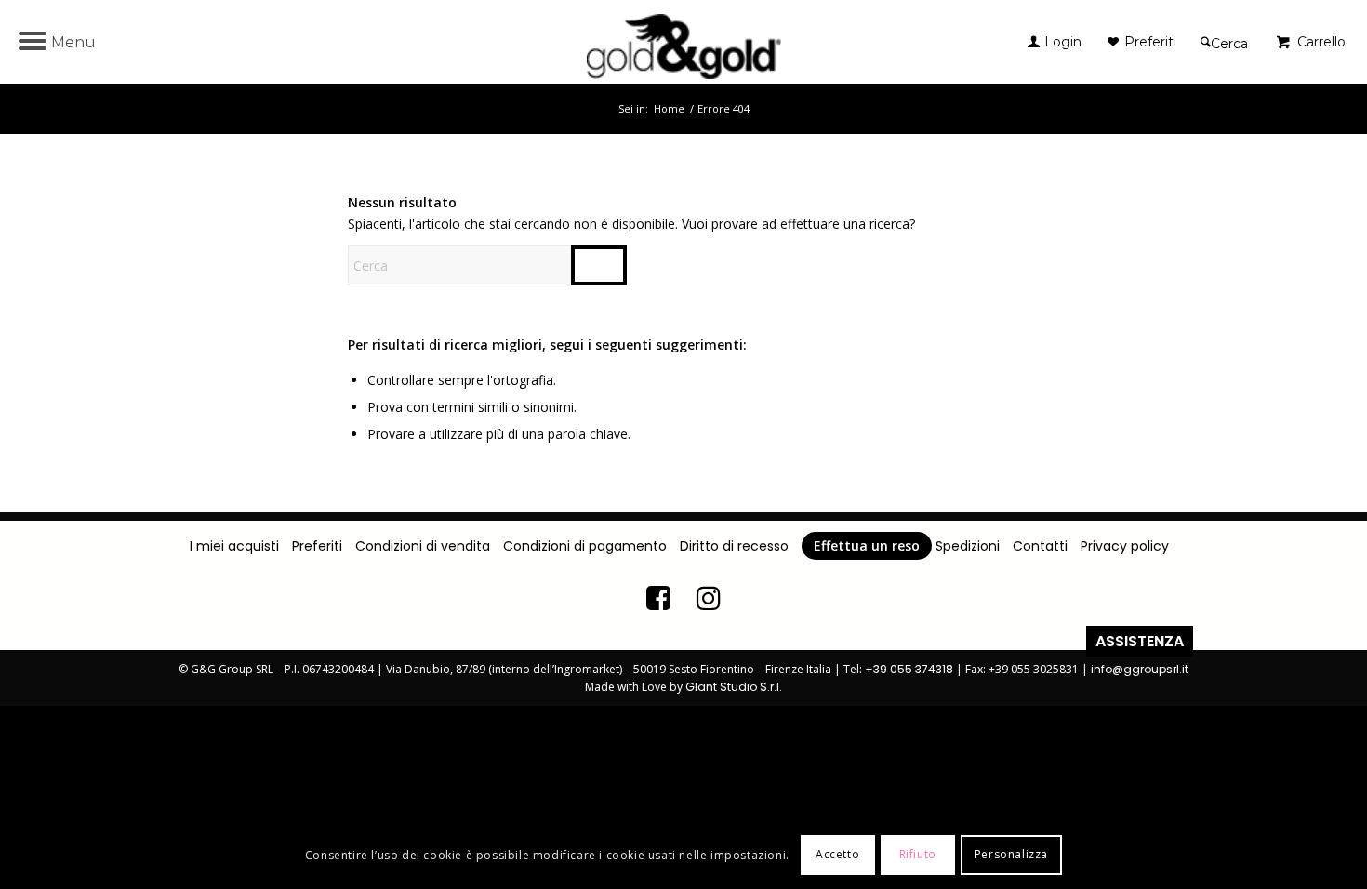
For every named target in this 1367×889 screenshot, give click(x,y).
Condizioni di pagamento (585, 546)
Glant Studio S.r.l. (733, 687)
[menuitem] (1068, 42)
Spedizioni (968, 546)
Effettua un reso (867, 545)
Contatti (1040, 546)
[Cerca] (1224, 42)
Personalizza (1011, 854)
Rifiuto (917, 854)
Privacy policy (1125, 546)
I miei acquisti (234, 546)
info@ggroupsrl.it (1139, 669)
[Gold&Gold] (684, 42)
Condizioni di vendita (422, 546)
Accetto (837, 854)
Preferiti (317, 546)
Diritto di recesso (734, 546)
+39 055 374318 (909, 669)
